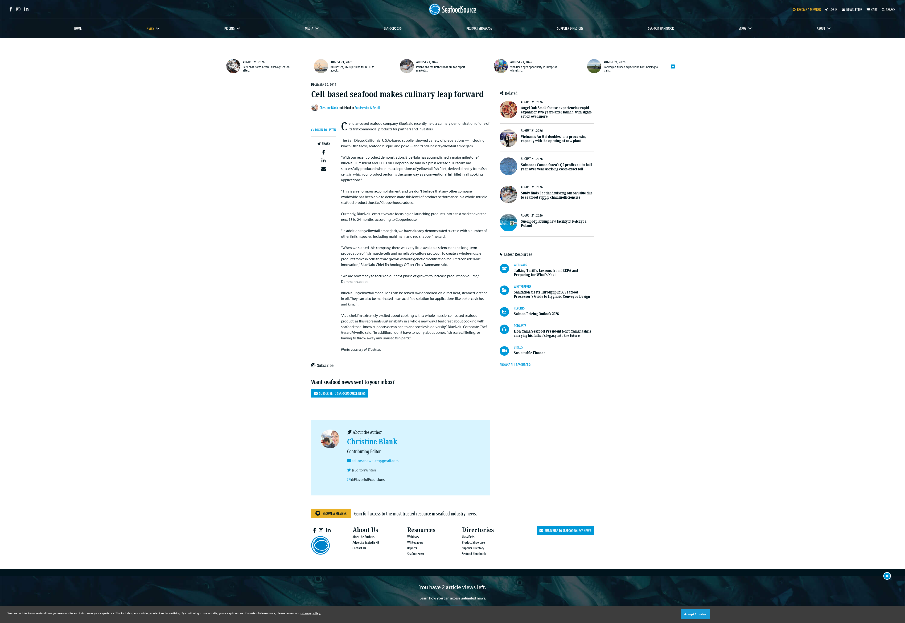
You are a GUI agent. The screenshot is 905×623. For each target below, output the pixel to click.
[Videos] (507, 351)
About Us (365, 530)
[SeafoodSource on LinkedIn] (26, 9)
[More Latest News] (673, 66)
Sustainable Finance (529, 353)
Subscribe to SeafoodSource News (342, 393)
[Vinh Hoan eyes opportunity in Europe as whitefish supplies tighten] (501, 66)
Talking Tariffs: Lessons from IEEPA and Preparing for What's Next (546, 272)
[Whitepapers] (507, 290)
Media (309, 28)
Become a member (809, 9)
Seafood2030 (393, 28)
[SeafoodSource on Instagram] (18, 9)
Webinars (413, 536)
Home (78, 28)
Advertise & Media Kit (366, 542)
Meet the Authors (363, 536)
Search (891, 9)
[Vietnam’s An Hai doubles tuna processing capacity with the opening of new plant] (508, 138)
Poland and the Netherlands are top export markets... (440, 68)
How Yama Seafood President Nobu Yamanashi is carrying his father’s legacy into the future (552, 333)
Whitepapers (415, 542)
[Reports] (507, 312)
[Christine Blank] (315, 107)
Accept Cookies (695, 614)
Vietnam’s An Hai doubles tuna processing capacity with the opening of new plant (554, 139)
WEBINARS (520, 264)
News (150, 28)
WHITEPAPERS (522, 286)
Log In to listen (325, 130)
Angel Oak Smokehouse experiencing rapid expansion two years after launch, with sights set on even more (556, 112)
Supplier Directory (570, 28)
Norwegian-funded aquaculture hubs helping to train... (631, 68)
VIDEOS (518, 347)
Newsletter (854, 9)
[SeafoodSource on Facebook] (10, 9)
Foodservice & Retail (367, 107)
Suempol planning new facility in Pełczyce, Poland (554, 223)
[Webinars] (507, 268)
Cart (874, 9)
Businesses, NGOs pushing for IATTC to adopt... (352, 68)
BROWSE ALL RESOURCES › (515, 364)
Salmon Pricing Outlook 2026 (536, 314)
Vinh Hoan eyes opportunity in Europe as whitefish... (533, 68)
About (821, 28)
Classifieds (468, 536)
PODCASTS (520, 325)
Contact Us (359, 548)
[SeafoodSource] (452, 9)
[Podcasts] (507, 329)
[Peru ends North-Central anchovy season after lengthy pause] (233, 66)
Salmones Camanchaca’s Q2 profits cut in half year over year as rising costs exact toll (556, 167)
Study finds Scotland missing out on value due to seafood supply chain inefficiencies (556, 195)
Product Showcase (479, 28)
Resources (421, 530)
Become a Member (334, 513)
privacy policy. (310, 613)
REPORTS (519, 308)
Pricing (229, 28)
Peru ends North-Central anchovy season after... (266, 68)
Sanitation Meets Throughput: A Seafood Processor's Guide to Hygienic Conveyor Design (552, 294)
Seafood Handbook (661, 28)
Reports (412, 548)
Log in (834, 9)
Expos (742, 28)
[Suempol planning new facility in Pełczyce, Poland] (508, 223)
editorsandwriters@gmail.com (375, 460)
